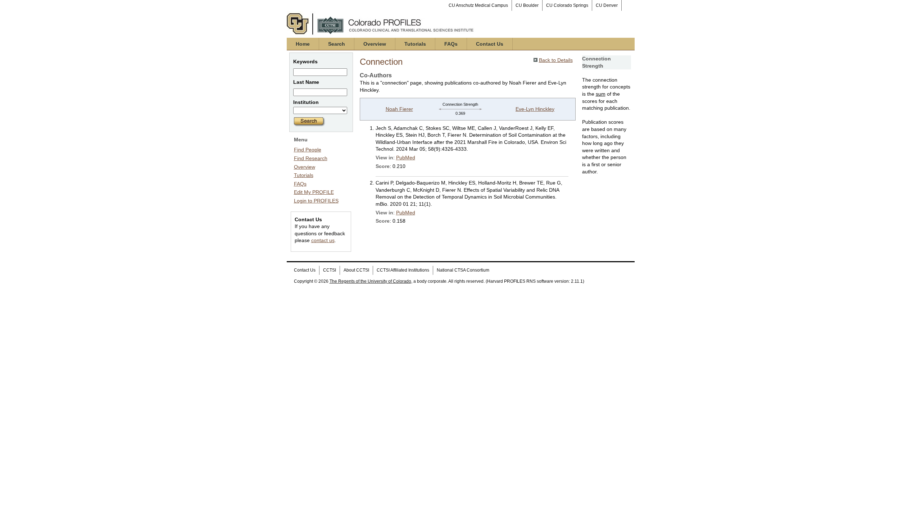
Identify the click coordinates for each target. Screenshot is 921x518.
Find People (307, 150)
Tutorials (415, 44)
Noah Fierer (399, 109)
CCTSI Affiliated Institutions (403, 270)
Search (336, 44)
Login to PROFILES (316, 201)
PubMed (405, 157)
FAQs (451, 44)
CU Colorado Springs (567, 5)
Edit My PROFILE (314, 192)
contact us (323, 240)
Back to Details (556, 60)
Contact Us (489, 44)
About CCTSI (356, 270)
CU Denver (607, 5)
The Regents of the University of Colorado (370, 281)
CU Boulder (527, 5)
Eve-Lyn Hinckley (535, 109)
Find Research (310, 158)
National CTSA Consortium (463, 270)
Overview (374, 44)
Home (303, 44)
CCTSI (329, 270)
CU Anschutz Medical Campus (478, 5)
